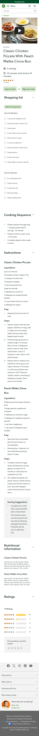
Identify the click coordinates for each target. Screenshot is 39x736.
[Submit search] (35, 10)
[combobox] (18, 10)
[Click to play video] (19, 30)
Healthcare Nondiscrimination (19, 719)
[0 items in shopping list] (29, 6)
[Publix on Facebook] (8, 667)
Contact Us (15, 708)
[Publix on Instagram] (19, 667)
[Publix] (3, 6)
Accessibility (11, 721)
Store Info (15, 705)
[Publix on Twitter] (14, 667)
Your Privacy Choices (21, 724)
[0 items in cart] (34, 6)
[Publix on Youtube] (30, 667)
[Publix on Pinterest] (25, 667)
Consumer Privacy (28, 721)
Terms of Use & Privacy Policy (18, 716)
